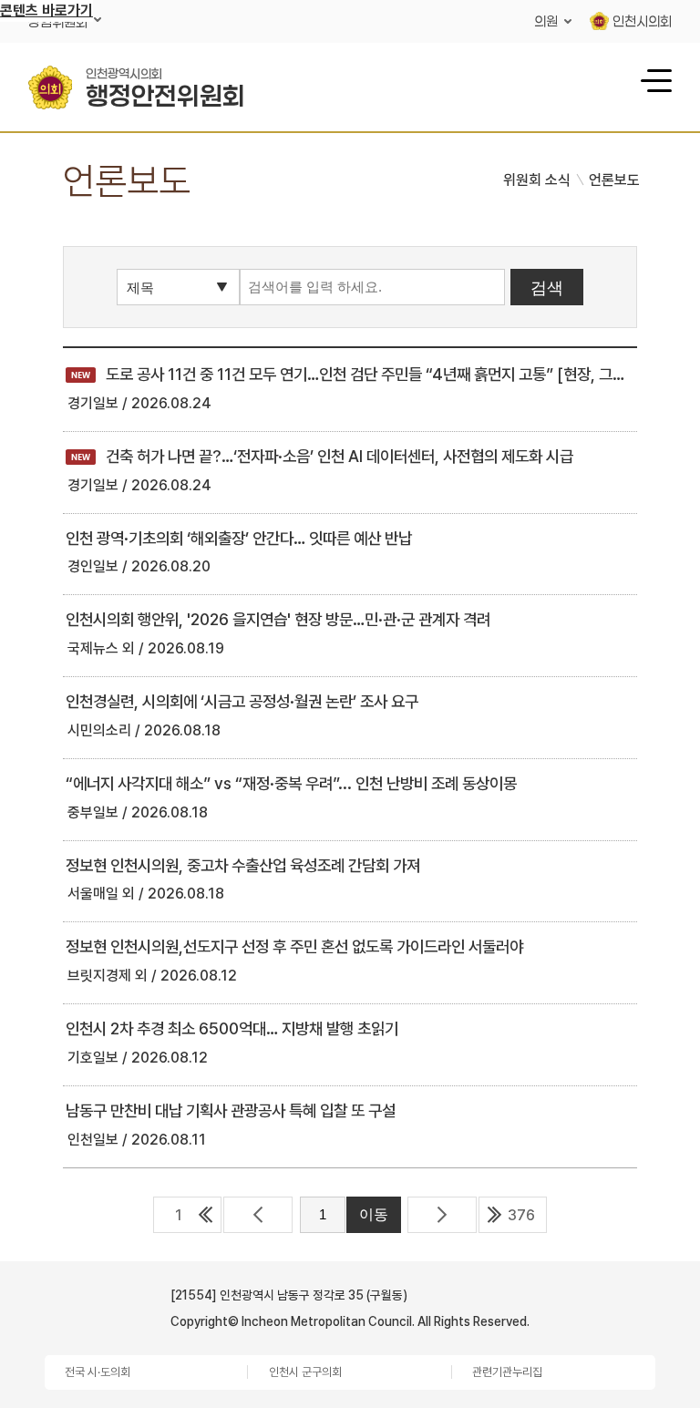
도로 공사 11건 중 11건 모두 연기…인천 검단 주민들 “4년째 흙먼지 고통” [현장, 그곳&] (354, 374)
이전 (258, 1215)
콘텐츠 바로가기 (46, 10)
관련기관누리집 (507, 1372)
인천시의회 (642, 21)
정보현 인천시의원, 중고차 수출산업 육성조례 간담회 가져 (243, 865)
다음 (442, 1215)
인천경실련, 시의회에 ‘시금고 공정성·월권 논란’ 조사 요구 (242, 701)
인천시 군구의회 (305, 1372)
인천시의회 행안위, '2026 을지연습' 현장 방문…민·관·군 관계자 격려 (278, 619)
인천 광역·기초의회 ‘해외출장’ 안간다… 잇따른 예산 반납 (239, 538)
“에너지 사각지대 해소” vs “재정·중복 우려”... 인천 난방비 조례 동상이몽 (291, 783)
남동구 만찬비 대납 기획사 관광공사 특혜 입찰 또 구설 (231, 1110)
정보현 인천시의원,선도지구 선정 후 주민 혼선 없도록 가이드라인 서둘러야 (294, 946)
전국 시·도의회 (97, 1372)
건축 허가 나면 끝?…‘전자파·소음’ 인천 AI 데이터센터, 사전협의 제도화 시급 (319, 456)
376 (521, 1215)
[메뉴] (653, 79)
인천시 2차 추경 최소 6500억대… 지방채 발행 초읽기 (232, 1028)
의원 (546, 21)
